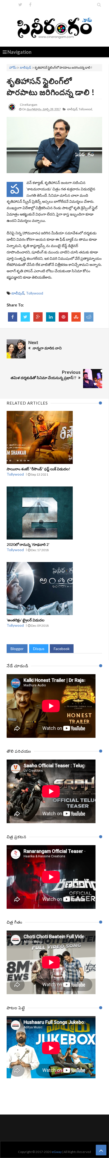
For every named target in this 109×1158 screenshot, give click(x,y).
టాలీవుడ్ (25, 67)
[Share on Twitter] (25, 317)
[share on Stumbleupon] (76, 317)
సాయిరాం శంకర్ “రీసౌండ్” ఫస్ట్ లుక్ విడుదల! (38, 469)
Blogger (17, 648)
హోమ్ (13, 67)
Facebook (62, 648)
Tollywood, (86, 109)
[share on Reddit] (88, 317)
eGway (57, 1152)
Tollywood (34, 293)
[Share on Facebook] (12, 317)
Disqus (38, 648)
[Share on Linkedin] (50, 317)
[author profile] (12, 111)
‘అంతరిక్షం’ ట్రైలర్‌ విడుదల (25, 620)
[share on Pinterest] (63, 317)
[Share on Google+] (38, 317)
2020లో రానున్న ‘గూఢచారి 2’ (28, 544)
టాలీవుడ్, (72, 109)
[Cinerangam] (54, 28)
